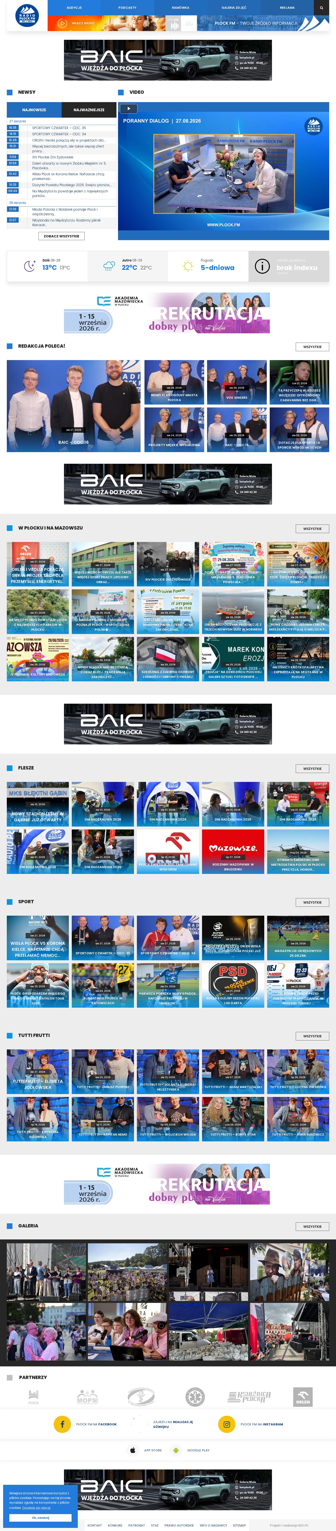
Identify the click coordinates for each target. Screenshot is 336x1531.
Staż (155, 1525)
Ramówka (180, 7)
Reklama (287, 7)
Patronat (136, 1525)
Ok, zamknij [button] (40, 1518)
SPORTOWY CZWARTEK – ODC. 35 (59, 128)
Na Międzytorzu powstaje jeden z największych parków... (70, 193)
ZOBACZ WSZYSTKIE (61, 236)
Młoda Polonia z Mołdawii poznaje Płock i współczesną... (64, 211)
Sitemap (239, 1525)
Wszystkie (312, 347)
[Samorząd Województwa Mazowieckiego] (249, 1397)
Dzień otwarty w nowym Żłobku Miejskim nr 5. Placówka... (69, 165)
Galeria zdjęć (234, 7)
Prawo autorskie (179, 1525)
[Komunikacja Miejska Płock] (303, 1397)
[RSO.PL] (195, 1397)
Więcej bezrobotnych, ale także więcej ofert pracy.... (68, 148)
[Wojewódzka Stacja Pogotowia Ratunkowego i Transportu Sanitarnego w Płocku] (34, 1397)
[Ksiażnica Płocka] (88, 1397)
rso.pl (303, 1525)
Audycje (74, 7)
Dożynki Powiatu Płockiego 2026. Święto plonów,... (72, 185)
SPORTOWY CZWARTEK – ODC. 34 (59, 134)
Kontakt (95, 1525)
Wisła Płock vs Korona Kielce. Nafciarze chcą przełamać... (68, 176)
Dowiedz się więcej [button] (36, 1508)
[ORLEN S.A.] (141, 1397)
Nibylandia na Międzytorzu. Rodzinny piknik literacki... (66, 222)
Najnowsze (34, 110)
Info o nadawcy (213, 1525)
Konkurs (115, 1525)
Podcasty (127, 7)
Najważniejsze (89, 110)
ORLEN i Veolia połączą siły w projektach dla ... (69, 140)
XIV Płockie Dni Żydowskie (52, 157)
